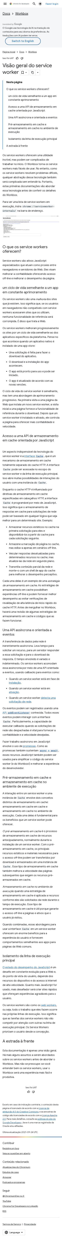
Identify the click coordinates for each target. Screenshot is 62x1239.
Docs (6, 14)
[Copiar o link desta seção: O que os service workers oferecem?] (24, 252)
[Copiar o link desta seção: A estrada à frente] (37, 1041)
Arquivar (7, 1177)
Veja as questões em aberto (16, 1153)
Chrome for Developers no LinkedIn (20, 1206)
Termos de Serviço (12, 1224)
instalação (15, 682)
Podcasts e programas (14, 1182)
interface (33, 456)
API (16, 712)
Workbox (21, 14)
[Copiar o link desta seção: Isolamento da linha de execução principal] (18, 961)
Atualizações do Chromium (16, 1167)
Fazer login (52, 3)
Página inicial (9, 52)
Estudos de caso (11, 1172)
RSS (4, 1211)
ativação (14, 692)
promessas (29, 746)
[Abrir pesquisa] (34, 4)
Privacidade (30, 1224)
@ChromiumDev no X (13, 1196)
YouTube (7, 1201)
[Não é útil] (22, 58)
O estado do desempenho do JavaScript (26, 967)
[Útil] (17, 58)
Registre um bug (11, 1148)
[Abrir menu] (5, 4)
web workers (48, 1005)
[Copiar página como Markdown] (33, 72)
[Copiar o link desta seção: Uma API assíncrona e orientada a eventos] (17, 635)
